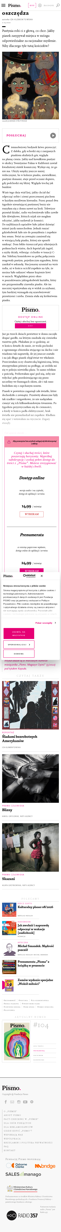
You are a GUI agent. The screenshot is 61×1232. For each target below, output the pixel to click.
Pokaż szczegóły (43, 623)
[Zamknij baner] (49, 576)
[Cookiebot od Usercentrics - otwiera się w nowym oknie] (25, 576)
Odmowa (19, 653)
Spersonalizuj (17, 644)
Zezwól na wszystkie (19, 633)
